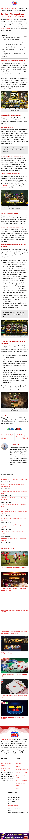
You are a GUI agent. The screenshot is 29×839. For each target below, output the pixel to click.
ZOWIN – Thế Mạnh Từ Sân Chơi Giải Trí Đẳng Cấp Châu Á (14, 532)
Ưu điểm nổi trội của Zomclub (11, 39)
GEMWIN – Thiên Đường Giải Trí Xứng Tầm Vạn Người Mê (13, 526)
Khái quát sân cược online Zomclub (12, 37)
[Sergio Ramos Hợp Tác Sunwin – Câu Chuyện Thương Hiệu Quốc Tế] (14, 579)
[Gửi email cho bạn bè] (16, 429)
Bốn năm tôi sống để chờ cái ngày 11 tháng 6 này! (14, 479)
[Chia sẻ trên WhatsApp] (8, 429)
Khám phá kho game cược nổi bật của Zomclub (13, 50)
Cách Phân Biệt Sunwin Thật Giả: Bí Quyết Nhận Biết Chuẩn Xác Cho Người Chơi (14, 632)
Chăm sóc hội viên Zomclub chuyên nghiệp (16, 47)
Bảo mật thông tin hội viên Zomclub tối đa (15, 42)
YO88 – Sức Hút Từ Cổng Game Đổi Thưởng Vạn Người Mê (13, 539)
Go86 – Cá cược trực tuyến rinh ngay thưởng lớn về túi (22, 436)
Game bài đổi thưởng (7, 739)
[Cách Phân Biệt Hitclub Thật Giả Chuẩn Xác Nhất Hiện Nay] (14, 601)
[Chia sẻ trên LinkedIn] (21, 429)
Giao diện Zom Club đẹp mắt (12, 41)
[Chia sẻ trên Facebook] (10, 429)
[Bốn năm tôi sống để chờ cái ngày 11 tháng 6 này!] (14, 558)
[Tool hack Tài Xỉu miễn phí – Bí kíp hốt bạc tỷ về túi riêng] (14, 708)
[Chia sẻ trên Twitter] (13, 429)
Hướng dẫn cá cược (12, 8)
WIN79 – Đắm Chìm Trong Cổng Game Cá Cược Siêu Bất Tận (13, 519)
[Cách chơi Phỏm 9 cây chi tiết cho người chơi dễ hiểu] (14, 686)
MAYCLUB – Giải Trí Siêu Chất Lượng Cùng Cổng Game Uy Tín (13, 499)
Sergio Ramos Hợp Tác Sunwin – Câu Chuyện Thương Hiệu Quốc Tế (12, 485)
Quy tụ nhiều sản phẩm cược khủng (14, 44)
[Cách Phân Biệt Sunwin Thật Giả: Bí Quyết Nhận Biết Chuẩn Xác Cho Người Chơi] (14, 622)
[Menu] (2, 2)
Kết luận (5, 57)
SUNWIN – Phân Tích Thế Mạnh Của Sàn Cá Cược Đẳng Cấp (14, 512)
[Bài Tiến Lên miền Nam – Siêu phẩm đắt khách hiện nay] (14, 665)
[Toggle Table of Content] (24, 35)
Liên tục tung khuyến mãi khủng (13, 46)
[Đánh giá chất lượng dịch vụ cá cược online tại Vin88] (14, 643)
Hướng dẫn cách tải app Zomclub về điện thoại (14, 54)
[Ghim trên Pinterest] (18, 429)
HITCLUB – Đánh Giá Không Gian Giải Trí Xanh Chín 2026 (14, 492)
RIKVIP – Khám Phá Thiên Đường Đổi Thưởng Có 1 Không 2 (14, 505)
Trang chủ (3, 8)
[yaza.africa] (14, 2)
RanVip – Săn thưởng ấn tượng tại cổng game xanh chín (7, 436)
